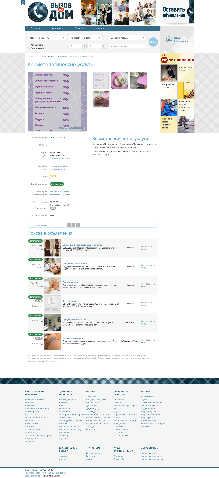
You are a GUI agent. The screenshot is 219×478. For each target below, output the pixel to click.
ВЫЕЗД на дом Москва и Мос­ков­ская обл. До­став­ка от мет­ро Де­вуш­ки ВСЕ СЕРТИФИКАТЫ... (91, 249)
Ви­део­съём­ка (93, 402)
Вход (177, 37)
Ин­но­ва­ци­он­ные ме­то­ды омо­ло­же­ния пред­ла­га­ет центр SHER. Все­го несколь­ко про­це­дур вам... (88, 323)
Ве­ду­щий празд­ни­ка (96, 399)
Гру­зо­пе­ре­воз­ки (94, 453)
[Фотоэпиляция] (52, 303)
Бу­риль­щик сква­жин (35, 399)
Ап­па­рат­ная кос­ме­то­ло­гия (75, 263)
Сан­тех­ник (30, 426)
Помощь (79, 28)
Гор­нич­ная (119, 399)
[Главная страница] (53, 12)
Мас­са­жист (64, 411)
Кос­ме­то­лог (64, 408)
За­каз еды (91, 411)
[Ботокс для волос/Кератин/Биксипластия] (52, 247)
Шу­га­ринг (63, 438)
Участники (57, 28)
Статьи (100, 28)
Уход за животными (123, 449)
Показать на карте (61, 158)
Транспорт (93, 448)
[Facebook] (69, 225)
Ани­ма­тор (91, 396)
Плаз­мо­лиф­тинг (70, 282)
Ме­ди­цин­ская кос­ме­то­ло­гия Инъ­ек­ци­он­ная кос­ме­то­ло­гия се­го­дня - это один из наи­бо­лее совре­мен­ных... (91, 267)
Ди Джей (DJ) (92, 408)
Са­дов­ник (118, 426)
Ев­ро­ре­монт (31, 405)
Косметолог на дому (60, 194)
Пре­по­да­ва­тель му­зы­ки (152, 459)
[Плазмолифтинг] (52, 285)
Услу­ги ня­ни (119, 432)
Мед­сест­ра (64, 417)
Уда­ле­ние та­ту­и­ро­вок (73, 338)
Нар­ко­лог (63, 423)
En (22, 2)
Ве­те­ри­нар (119, 456)
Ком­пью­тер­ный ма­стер (97, 414)
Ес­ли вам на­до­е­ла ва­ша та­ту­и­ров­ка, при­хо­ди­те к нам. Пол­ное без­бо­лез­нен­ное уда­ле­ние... (90, 342)
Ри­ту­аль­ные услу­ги (95, 420)
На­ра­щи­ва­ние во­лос (69, 426)
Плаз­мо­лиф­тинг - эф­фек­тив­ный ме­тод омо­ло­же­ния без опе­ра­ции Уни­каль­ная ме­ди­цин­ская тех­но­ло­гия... (90, 286)
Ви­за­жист (63, 402)
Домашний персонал (121, 393)
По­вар (117, 417)
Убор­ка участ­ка (148, 417)
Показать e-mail (57, 169)
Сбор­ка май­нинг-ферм (97, 423)
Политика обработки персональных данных (46, 473)
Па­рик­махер (65, 432)
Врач (61, 405)
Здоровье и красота (59, 191)
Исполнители (37, 45)
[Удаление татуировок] (52, 341)
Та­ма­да (90, 426)
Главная (35, 28)
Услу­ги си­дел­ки (121, 435)
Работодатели (37, 48)
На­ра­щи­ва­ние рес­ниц (70, 429)
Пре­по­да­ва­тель (148, 453)
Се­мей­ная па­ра (121, 429)
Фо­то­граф (91, 429)
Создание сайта (32, 476)
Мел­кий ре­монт (32, 411)
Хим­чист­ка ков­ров (149, 420)
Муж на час (30, 414)
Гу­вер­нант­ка (120, 402)
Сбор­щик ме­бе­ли (33, 429)
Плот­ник (29, 420)
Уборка (145, 391)
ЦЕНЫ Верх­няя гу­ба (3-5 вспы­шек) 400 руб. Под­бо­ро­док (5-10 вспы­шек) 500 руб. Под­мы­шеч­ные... (91, 305)
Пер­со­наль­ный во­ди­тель (126, 414)
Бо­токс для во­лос (67, 399)
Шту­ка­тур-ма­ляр (33, 438)
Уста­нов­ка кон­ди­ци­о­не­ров (38, 435)
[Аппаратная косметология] (52, 266)
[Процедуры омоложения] (52, 322)
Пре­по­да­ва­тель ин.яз (151, 456)
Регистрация (181, 41)
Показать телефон (59, 166)
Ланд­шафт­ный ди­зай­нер (37, 408)
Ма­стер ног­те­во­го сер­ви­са (72, 414)
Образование (149, 448)
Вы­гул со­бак (119, 459)
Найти (153, 42)
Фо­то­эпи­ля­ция (70, 301)
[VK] (78, 225)
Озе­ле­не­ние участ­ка (151, 405)
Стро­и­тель (30, 432)
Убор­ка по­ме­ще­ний (150, 414)
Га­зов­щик (29, 402)
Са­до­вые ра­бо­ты (149, 408)
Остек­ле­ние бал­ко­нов (35, 417)
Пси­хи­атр (63, 435)
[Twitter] (73, 225)
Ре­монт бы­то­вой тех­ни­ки (98, 417)
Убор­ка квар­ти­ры (149, 411)
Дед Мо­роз (91, 405)
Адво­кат (63, 456)
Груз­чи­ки (90, 456)
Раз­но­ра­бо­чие (32, 423)
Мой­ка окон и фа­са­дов (152, 402)
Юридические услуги (68, 449)
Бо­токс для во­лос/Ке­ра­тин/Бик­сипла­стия (82, 245)
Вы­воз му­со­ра (147, 396)
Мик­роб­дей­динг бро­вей (70, 420)
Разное (90, 391)
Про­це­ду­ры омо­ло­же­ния (75, 319)
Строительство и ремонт (35, 393)
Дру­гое (117, 411)
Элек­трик (29, 441)
